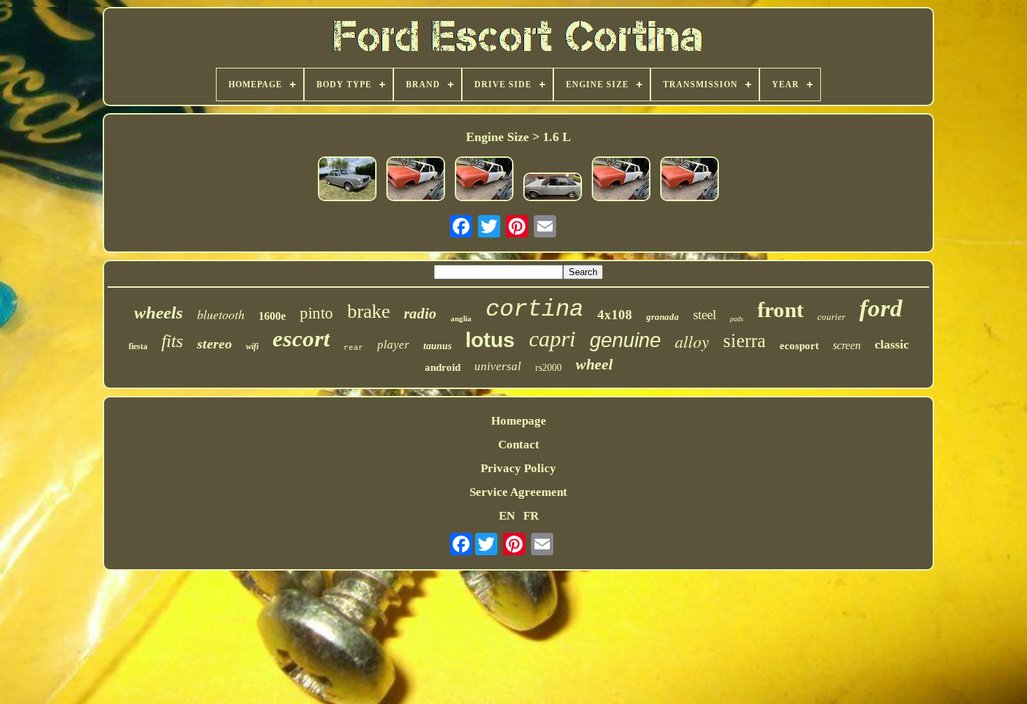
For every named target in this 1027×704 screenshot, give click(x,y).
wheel (594, 364)
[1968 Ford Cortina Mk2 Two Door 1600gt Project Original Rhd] (621, 180)
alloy (692, 341)
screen (847, 345)
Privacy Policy (518, 468)
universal (497, 366)
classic (892, 344)
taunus (437, 346)
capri (552, 338)
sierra (744, 340)
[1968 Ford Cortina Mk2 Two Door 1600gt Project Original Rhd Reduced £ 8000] (484, 180)
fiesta (138, 346)
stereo (214, 343)
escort (301, 338)
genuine (625, 340)
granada (662, 316)
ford (881, 308)
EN (507, 515)
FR (531, 515)
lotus (490, 339)
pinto (316, 313)
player (393, 344)
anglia (461, 318)
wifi (252, 346)
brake (368, 311)
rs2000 (548, 367)
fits (172, 341)
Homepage (518, 420)
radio (420, 313)
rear (353, 348)
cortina (534, 309)
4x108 (614, 314)
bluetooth (221, 314)
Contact (518, 444)
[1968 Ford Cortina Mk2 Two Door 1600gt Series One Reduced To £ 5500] (416, 180)
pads (736, 319)
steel (704, 314)
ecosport (799, 345)
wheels (158, 312)
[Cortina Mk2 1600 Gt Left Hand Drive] (552, 188)
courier (831, 316)
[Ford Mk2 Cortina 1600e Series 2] (347, 180)
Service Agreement (518, 492)
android (442, 367)
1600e (272, 316)
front (780, 310)
